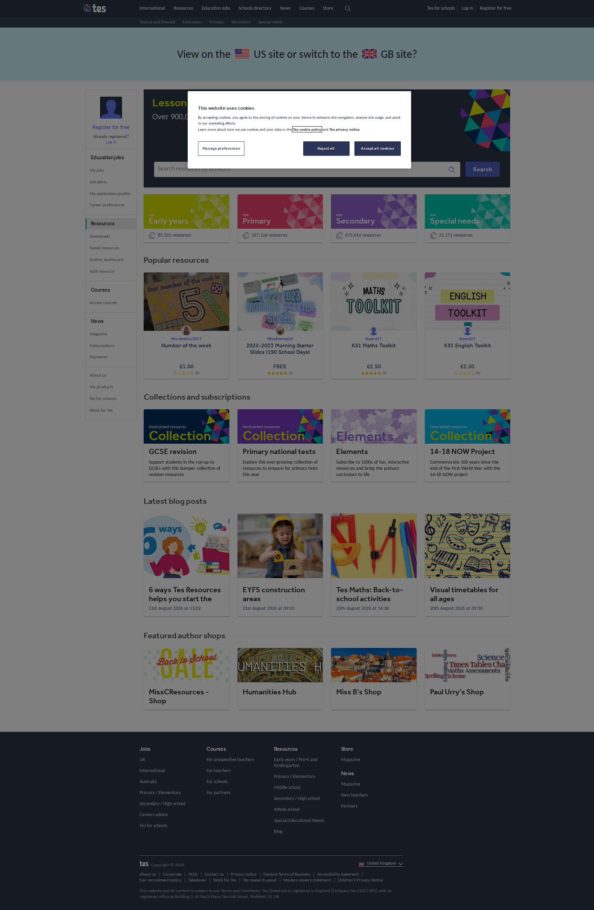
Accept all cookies (377, 148)
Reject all (326, 148)
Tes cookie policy (307, 129)
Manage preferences (221, 148)
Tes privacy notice (344, 129)
